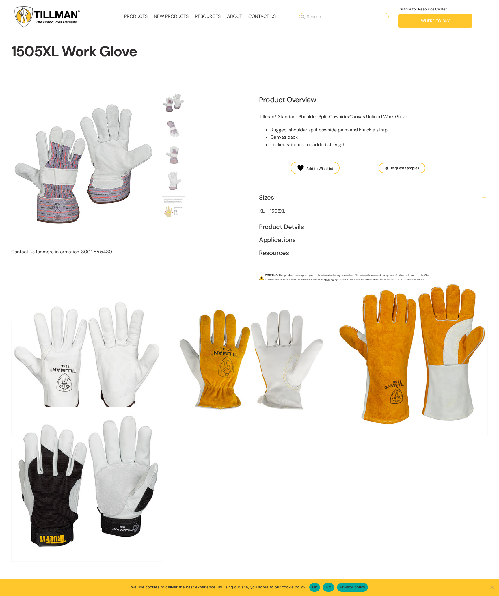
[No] (492, 587)
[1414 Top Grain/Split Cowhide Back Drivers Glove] (249, 355)
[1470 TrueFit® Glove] (87, 482)
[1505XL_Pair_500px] (85, 164)
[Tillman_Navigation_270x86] (47, 7)
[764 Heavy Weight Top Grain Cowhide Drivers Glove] (87, 355)
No (328, 587)
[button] (373, 197)
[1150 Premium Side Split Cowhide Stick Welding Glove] (412, 355)
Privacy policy (352, 587)
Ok (314, 587)
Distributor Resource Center (423, 9)
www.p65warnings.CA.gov (409, 280)
